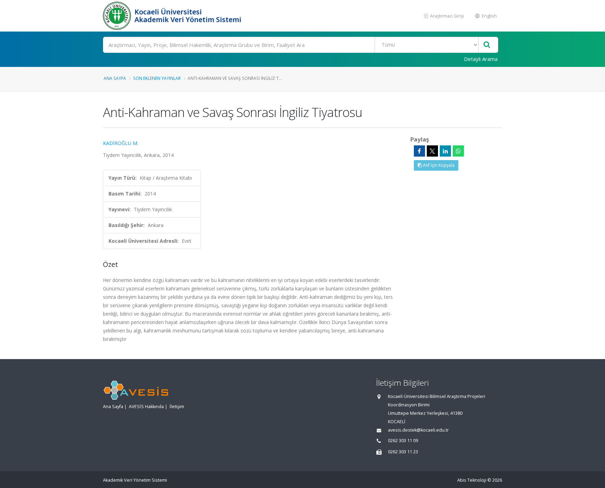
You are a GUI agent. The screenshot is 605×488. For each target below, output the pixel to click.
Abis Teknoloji (471, 480)
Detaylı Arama (481, 58)
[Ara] (487, 45)
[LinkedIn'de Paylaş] (445, 151)
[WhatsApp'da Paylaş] (458, 151)
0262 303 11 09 (403, 441)
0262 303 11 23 (403, 452)
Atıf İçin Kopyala (438, 165)
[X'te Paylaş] (432, 151)
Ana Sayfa (115, 78)
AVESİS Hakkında (146, 407)
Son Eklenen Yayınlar (157, 78)
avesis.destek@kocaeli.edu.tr (418, 430)
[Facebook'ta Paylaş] (419, 151)
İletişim (176, 407)
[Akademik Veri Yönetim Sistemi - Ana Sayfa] (118, 16)
